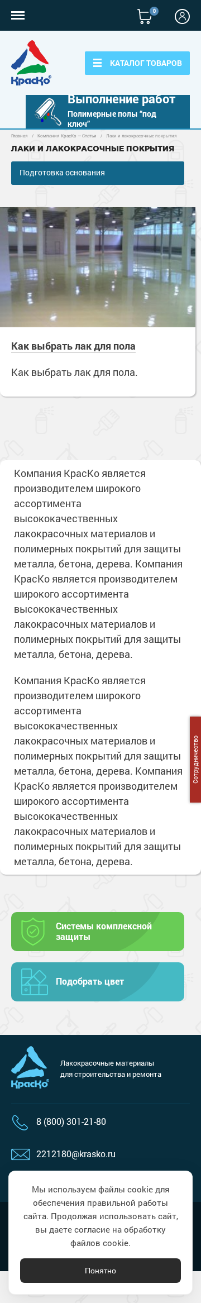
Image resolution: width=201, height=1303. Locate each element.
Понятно (100, 1270)
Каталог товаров (146, 63)
